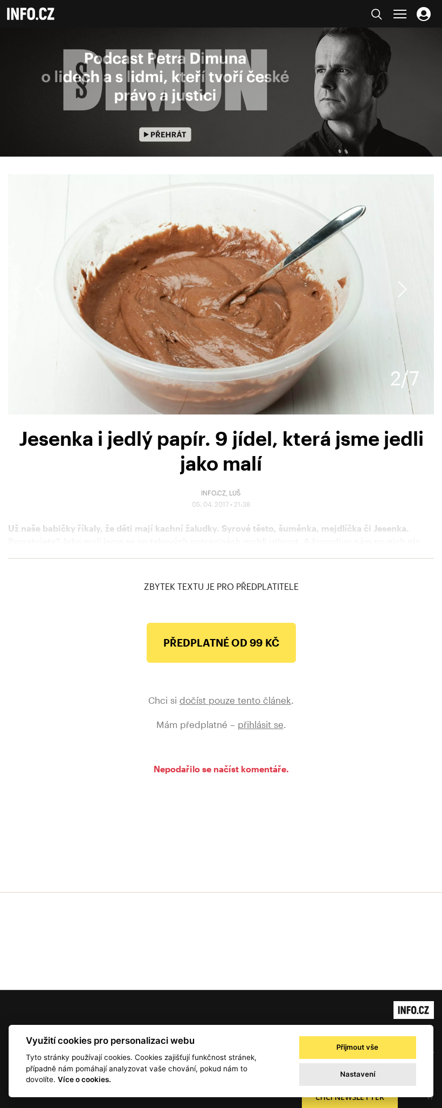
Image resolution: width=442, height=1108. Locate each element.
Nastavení (357, 1074)
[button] (400, 289)
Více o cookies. (84, 1079)
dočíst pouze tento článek (235, 700)
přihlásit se (261, 724)
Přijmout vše (357, 1047)
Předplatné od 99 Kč (221, 642)
